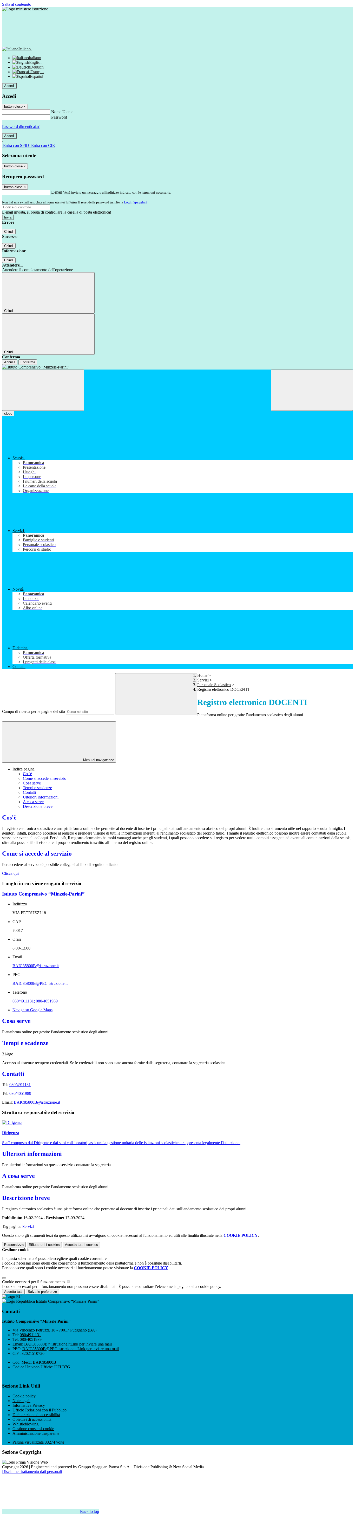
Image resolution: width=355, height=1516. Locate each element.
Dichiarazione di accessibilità (36, 1414)
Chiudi (9, 232)
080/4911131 (20, 1084)
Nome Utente (62, 112)
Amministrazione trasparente (35, 1433)
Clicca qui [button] (10, 873)
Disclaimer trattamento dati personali (32, 1471)
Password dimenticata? (21, 126)
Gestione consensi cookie (33, 1428)
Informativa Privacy (28, 1405)
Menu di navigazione (98, 760)
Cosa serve (32, 783)
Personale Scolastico (214, 684)
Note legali (21, 1400)
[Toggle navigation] (43, 390)
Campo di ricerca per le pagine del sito (33, 711)
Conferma (28, 362)
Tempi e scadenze (37, 788)
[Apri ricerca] (312, 390)
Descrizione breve (37, 806)
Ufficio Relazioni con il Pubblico (39, 1410)
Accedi (9, 86)
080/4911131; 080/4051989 (35, 1001)
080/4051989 (20, 1093)
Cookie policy (24, 1396)
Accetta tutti (81, 1245)
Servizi (203, 680)
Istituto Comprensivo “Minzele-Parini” (43, 894)
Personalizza (14, 1245)
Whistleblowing (25, 1424)
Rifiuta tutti (44, 1245)
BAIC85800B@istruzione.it (35, 966)
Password (59, 117)
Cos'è (27, 773)
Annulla (9, 362)
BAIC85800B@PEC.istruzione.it (40, 983)
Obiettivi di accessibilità (31, 1419)
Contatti (29, 792)
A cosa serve (33, 802)
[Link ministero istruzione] (25, 9)
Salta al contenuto (16, 4)
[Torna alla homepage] (177, 367)
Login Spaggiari (135, 202)
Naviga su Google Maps (32, 1010)
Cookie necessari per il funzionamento (34, 1282)
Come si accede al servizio (44, 778)
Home (202, 675)
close (8, 413)
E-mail (56, 192)
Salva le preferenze (42, 1292)
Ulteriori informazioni (40, 797)
